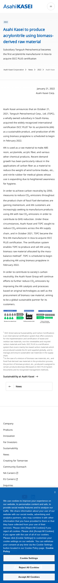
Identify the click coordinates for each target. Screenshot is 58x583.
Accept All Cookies (29, 577)
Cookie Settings (29, 558)
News (30, 69)
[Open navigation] (51, 6)
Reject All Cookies (29, 567)
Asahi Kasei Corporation (14, 69)
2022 (39, 69)
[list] (29, 22)
